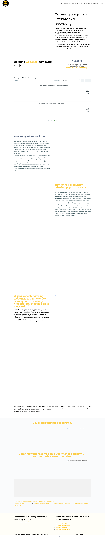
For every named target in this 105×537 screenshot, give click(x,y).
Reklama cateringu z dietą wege (93, 3)
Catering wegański (65, 3)
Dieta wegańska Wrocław (63, 522)
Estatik (55, 121)
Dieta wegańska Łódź (62, 527)
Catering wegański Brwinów (41, 503)
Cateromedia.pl (25, 534)
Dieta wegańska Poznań (63, 529)
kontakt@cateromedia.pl (77, 68)
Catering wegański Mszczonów (61, 503)
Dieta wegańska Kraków (63, 526)
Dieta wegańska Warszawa (63, 524)
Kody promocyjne (77, 3)
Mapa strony (79, 534)
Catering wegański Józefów (80, 503)
